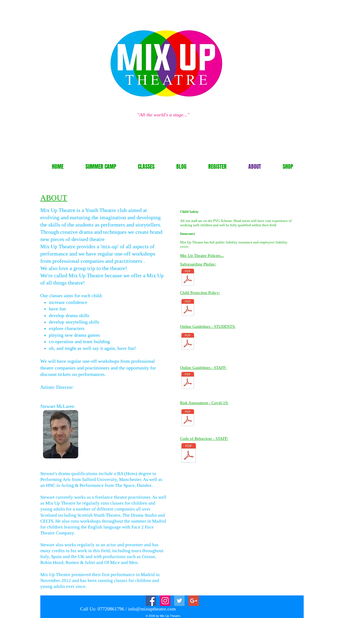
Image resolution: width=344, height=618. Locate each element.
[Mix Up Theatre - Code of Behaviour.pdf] (188, 453)
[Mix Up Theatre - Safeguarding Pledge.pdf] (187, 278)
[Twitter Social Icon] (179, 600)
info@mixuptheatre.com (152, 609)
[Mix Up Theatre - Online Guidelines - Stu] (187, 342)
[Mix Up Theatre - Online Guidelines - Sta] (187, 381)
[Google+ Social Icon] (193, 600)
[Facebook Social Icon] (151, 600)
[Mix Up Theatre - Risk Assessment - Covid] (187, 418)
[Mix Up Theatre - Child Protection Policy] (187, 308)
